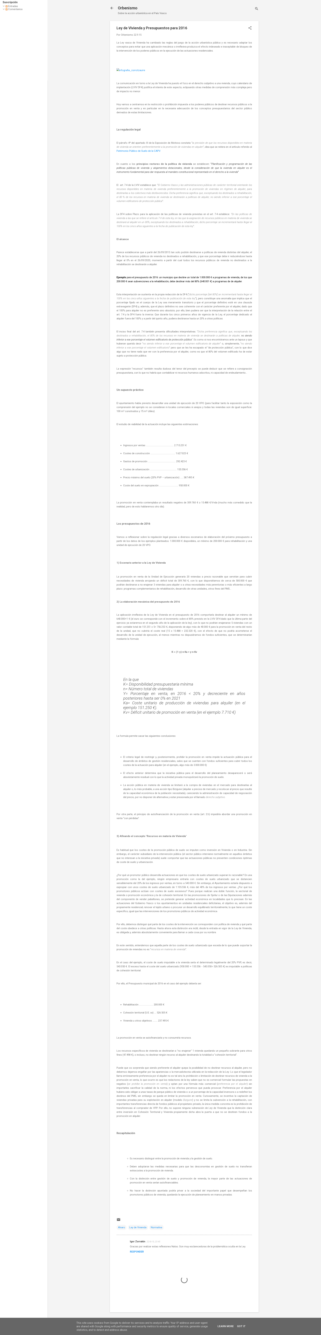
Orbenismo (127, 8)
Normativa (156, 1227)
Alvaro (121, 1227)
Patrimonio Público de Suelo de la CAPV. (139, 150)
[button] (250, 28)
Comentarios (15, 9)
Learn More (226, 1326)
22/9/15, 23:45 (153, 1241)
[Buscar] (257, 9)
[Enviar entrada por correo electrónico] (119, 1220)
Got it (241, 1326)
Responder (137, 1251)
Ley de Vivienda (137, 1227)
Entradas (13, 6)
